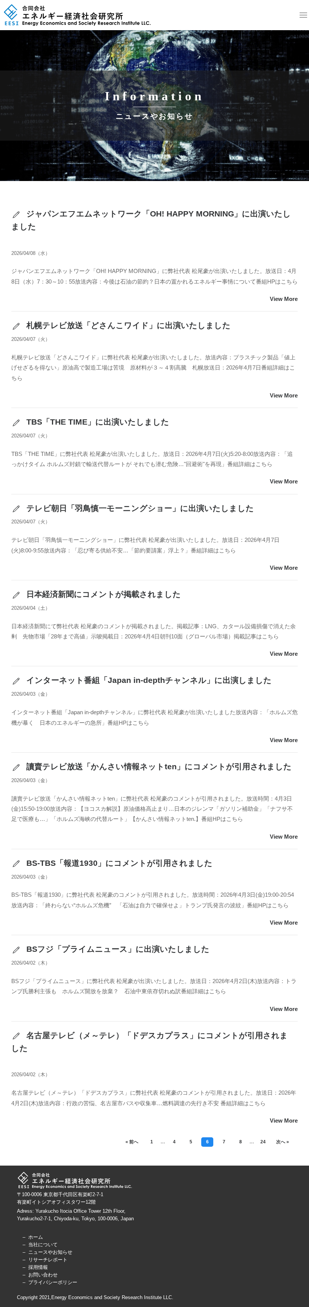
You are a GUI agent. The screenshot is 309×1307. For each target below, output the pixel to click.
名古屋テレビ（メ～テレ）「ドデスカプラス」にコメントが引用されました (149, 1041)
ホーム (35, 1237)
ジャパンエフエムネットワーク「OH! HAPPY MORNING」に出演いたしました (151, 220)
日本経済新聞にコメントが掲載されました (102, 594)
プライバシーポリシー (52, 1282)
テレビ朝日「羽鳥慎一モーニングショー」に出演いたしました (139, 508)
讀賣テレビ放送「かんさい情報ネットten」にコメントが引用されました (158, 766)
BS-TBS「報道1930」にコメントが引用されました (118, 863)
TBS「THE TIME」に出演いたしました (96, 421)
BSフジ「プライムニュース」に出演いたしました (117, 949)
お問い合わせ (43, 1275)
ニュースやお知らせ (50, 1252)
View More (284, 299)
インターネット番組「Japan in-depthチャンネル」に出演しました (148, 680)
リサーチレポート (47, 1260)
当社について (43, 1244)
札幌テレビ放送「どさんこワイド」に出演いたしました (127, 325)
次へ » (282, 1141)
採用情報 (38, 1267)
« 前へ (131, 1141)
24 (263, 1141)
